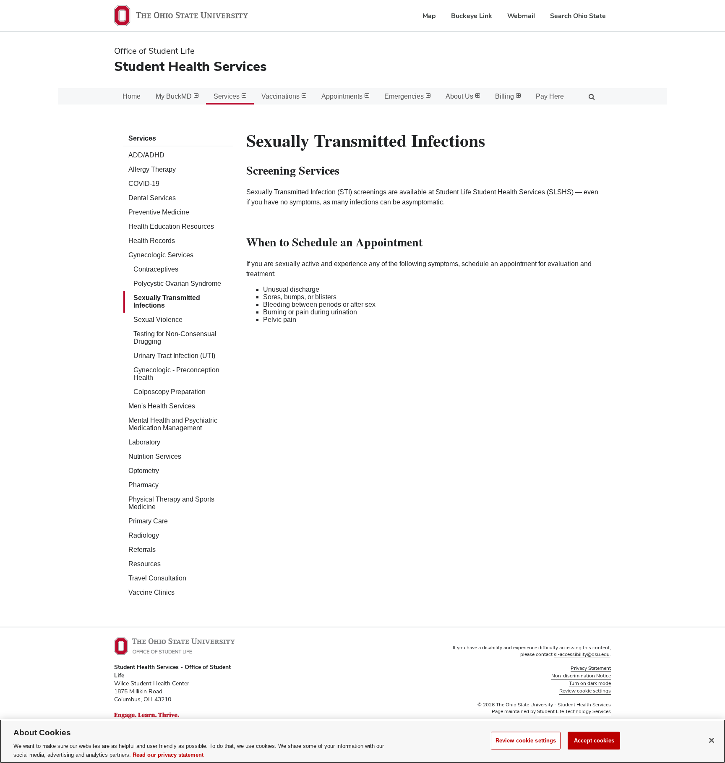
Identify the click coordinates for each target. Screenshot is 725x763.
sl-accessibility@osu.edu (582, 654)
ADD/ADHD (146, 155)
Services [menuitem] (227, 96)
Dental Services (152, 197)
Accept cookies (594, 740)
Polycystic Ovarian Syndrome (177, 283)
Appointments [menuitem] (341, 96)
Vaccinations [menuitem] (280, 96)
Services (142, 138)
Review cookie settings (526, 740)
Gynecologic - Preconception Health (176, 373)
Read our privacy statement (168, 754)
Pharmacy (143, 485)
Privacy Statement (591, 668)
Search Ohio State (578, 15)
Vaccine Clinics (151, 592)
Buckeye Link (471, 15)
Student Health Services (190, 66)
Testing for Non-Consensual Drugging (174, 337)
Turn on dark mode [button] (590, 683)
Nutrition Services (154, 456)
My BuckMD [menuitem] (174, 96)
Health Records (151, 240)
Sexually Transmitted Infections (166, 301)
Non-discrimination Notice (581, 675)
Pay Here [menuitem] (550, 96)
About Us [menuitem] (459, 96)
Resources (144, 563)
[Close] (711, 740)
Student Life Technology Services (574, 711)
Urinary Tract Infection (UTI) (174, 355)
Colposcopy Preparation (169, 391)
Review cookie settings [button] (585, 690)
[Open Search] (592, 96)
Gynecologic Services (160, 255)
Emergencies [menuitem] (404, 96)
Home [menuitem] (132, 96)
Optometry (143, 470)
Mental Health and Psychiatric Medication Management (172, 424)
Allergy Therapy (152, 169)
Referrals (142, 549)
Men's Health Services (161, 406)
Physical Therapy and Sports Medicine (171, 503)
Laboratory (144, 442)
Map (429, 15)
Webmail (521, 15)
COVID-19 (143, 183)
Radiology (143, 535)
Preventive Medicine (158, 212)
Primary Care (148, 521)
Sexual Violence (158, 319)
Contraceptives (155, 269)
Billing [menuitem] (504, 96)
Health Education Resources (171, 226)
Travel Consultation (157, 578)
